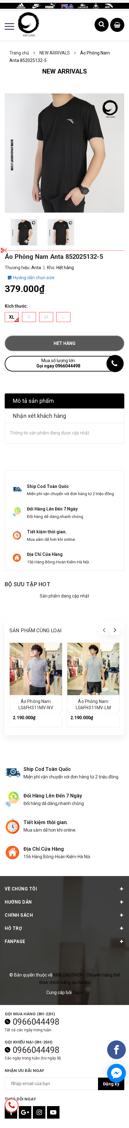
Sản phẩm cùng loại (35, 630)
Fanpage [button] (15, 941)
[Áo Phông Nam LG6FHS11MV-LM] (93, 669)
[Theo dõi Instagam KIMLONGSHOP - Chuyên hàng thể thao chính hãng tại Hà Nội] (39, 1112)
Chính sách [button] (19, 915)
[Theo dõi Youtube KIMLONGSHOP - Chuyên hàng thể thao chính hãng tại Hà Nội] (53, 1112)
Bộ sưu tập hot (27, 584)
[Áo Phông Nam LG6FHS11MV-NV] (36, 669)
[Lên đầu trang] (107, 1114)
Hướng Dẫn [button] (18, 902)
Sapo (78, 992)
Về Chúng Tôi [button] (21, 888)
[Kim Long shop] (64, 5)
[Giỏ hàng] (117, 25)
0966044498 (36, 1022)
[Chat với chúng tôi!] (116, 1073)
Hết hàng (64, 343)
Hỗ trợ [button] (13, 928)
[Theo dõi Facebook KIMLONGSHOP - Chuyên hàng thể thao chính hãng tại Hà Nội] (11, 1112)
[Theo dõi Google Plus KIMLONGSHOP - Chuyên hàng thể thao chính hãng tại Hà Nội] (25, 1112)
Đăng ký (111, 1083)
